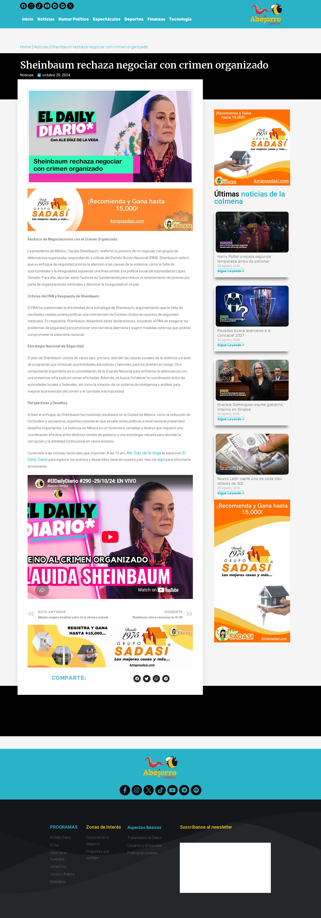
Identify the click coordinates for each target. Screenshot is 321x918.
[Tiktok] (39, 6)
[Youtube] (47, 6)
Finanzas (156, 19)
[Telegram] (54, 6)
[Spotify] (62, 6)
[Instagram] (31, 6)
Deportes (133, 19)
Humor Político (73, 19)
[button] (137, 678)
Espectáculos (106, 19)
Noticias (45, 19)
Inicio (27, 19)
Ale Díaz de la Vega (144, 453)
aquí (161, 459)
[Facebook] (23, 6)
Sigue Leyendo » (230, 271)
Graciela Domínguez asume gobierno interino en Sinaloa (250, 407)
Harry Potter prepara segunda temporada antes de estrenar (244, 259)
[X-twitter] (70, 6)
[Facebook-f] (125, 790)
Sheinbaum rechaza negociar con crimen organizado (99, 46)
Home (25, 46)
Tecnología (180, 19)
